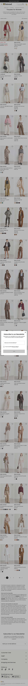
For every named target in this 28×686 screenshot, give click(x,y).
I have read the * (12, 346)
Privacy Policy (15, 346)
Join (14, 351)
